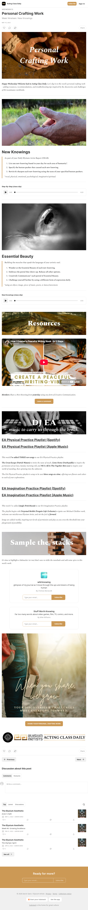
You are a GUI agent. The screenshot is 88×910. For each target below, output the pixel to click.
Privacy (48, 894)
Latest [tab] (10, 804)
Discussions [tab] (19, 804)
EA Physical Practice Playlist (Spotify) (31, 440)
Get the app (55, 899)
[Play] (5, 192)
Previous (10, 759)
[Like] (4, 28)
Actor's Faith (7, 814)
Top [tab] (4, 804)
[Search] (84, 804)
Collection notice (65, 894)
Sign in (82, 4)
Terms (55, 894)
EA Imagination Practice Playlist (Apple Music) (37, 495)
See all (6, 854)
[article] (44, 815)
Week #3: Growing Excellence (13, 828)
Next (79, 759)
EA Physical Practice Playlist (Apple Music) (35, 446)
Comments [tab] (7, 776)
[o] (82, 813)
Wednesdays (7, 9)
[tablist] (12, 776)
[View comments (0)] (9, 28)
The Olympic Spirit (9, 843)
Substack (32, 905)
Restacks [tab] (17, 776)
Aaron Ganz (19, 817)
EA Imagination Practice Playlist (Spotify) (33, 488)
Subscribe (72, 4)
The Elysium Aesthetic (13, 811)
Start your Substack (38, 899)
